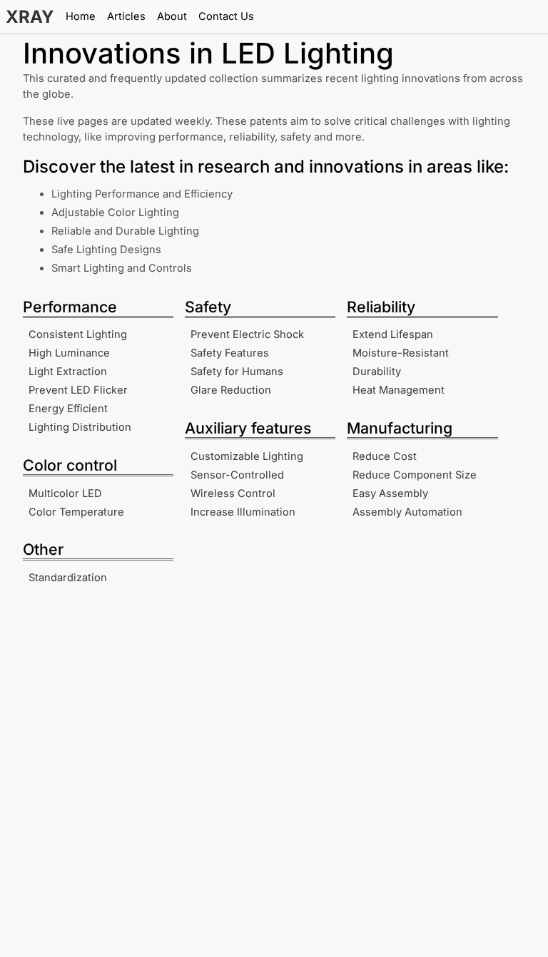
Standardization (68, 577)
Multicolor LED (65, 493)
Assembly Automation (407, 512)
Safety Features (230, 353)
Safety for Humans (237, 371)
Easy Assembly (390, 493)
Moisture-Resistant (400, 353)
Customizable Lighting (247, 456)
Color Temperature (76, 512)
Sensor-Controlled (237, 475)
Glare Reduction (231, 390)
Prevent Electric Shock (247, 334)
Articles (126, 16)
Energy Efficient (68, 408)
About (172, 16)
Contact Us (226, 16)
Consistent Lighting (78, 334)
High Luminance (69, 353)
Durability (376, 371)
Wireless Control (233, 493)
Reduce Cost (384, 456)
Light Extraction (68, 371)
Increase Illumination (243, 512)
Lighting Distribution (80, 427)
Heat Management (398, 390)
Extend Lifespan (392, 334)
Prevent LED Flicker (78, 390)
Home (81, 16)
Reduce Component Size (414, 475)
